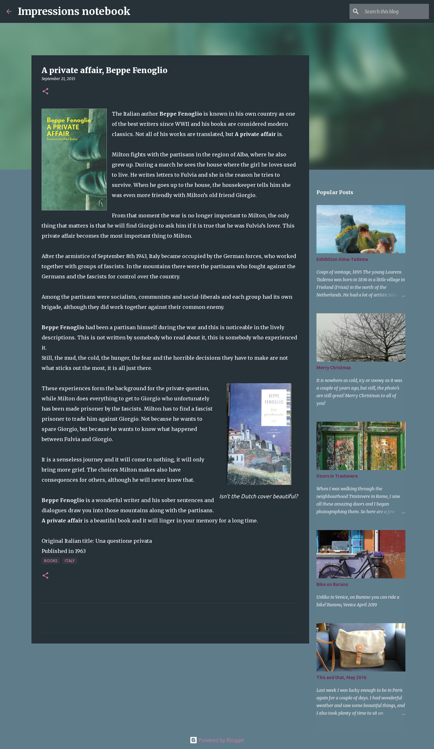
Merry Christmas (333, 367)
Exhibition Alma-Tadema (342, 259)
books (51, 561)
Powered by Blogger (220, 740)
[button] (45, 91)
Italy (70, 561)
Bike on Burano (332, 584)
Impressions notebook (74, 11)
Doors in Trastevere (337, 476)
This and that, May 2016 (341, 677)
